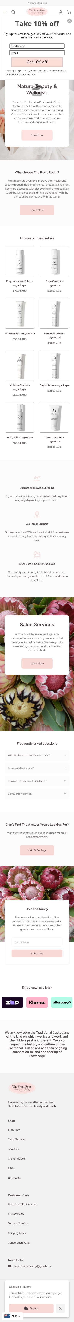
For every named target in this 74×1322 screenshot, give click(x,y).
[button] (69, 21)
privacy (37, 94)
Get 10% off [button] (37, 61)
